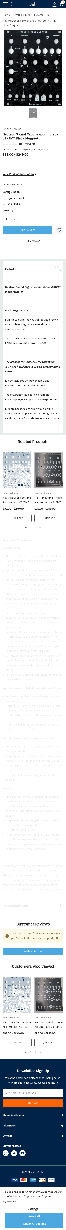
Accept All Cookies (34, 1223)
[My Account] (54, 4)
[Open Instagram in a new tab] (5, 1153)
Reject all (34, 1216)
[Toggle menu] (5, 4)
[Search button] (12, 4)
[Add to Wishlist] (59, 230)
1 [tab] (26, 527)
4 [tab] (40, 527)
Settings (33, 1209)
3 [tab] (35, 527)
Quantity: (8, 210)
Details (10, 269)
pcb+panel (14, 203)
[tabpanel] (17, 487)
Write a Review (33, 951)
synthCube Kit (16, 198)
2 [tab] (30, 527)
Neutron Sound (12, 129)
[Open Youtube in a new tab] (22, 1153)
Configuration (12, 192)
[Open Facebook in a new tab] (14, 1153)
